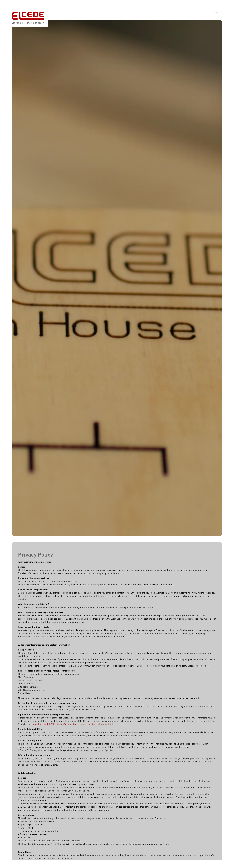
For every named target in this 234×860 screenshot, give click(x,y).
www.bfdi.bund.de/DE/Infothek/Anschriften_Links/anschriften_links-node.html (73, 724)
